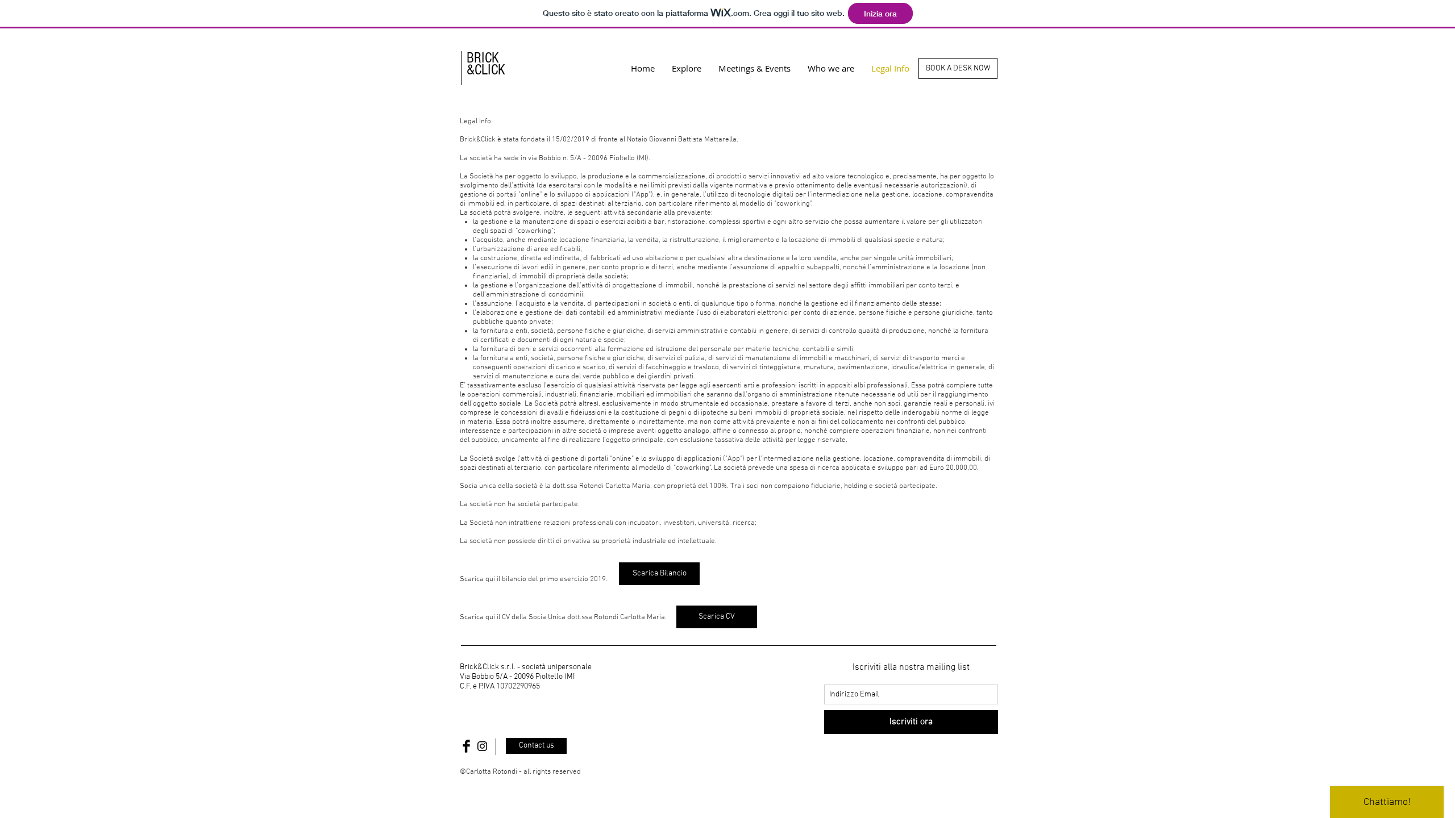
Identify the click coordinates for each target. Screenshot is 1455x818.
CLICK (490, 69)
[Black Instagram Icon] (482, 746)
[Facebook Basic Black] (466, 746)
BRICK (483, 57)
